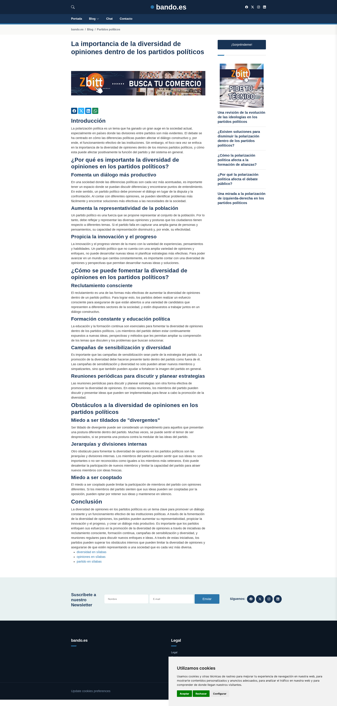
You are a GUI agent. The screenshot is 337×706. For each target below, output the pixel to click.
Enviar (207, 599)
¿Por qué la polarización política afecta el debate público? (238, 179)
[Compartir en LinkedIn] (88, 111)
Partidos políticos (108, 29)
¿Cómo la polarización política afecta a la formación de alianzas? (237, 159)
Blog (92, 18)
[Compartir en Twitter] (81, 111)
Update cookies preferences (90, 691)
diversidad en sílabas (91, 552)
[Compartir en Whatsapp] (95, 111)
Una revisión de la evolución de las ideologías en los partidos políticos (241, 117)
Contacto (126, 18)
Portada (76, 18)
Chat (109, 18)
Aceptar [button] (184, 693)
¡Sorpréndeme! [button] (241, 44)
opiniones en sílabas (91, 557)
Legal (174, 652)
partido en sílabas (89, 561)
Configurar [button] (219, 693)
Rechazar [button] (201, 693)
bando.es (170, 7)
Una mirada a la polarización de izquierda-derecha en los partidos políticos (241, 198)
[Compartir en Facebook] (74, 111)
